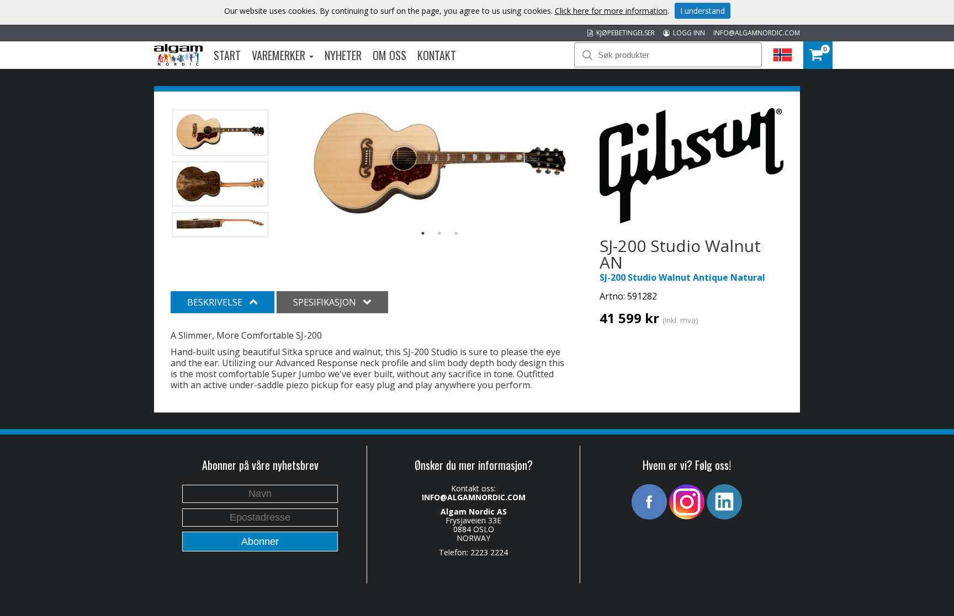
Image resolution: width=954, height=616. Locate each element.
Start (227, 55)
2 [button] (439, 233)
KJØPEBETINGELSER (624, 33)
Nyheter (343, 55)
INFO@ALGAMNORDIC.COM (756, 33)
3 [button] (456, 233)
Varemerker (280, 55)
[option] (439, 165)
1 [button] (422, 233)
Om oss (389, 55)
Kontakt (436, 55)
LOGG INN (687, 33)
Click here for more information (611, 11)
